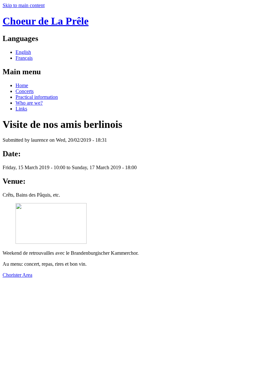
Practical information (37, 97)
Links (21, 108)
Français (24, 58)
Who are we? (29, 103)
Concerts (25, 91)
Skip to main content (24, 5)
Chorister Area (17, 275)
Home (22, 85)
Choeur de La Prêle (46, 21)
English (23, 52)
